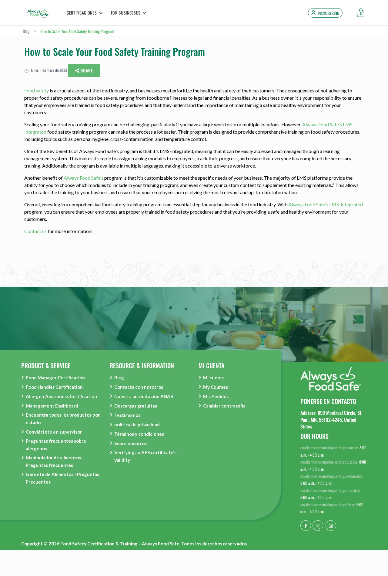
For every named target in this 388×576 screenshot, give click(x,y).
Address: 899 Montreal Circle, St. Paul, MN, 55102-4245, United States (331, 419)
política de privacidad (137, 424)
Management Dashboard (52, 405)
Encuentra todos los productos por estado (63, 418)
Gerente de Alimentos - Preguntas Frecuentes (62, 477)
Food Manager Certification (55, 377)
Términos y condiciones (139, 434)
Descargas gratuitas (135, 405)
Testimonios (127, 415)
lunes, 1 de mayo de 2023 (48, 70)
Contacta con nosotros (138, 387)
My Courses (215, 387)
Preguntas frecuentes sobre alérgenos (56, 444)
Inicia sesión (328, 13)
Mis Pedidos (216, 396)
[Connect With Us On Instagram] (331, 525)
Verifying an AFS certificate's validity (145, 456)
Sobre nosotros (130, 443)
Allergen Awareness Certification (61, 396)
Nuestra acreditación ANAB (143, 396)
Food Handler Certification (54, 387)
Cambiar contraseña (224, 405)
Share (86, 70)
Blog (119, 377)
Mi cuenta (214, 377)
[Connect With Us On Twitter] (318, 525)
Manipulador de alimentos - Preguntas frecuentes (55, 461)
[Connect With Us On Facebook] (305, 525)
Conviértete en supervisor (54, 431)
